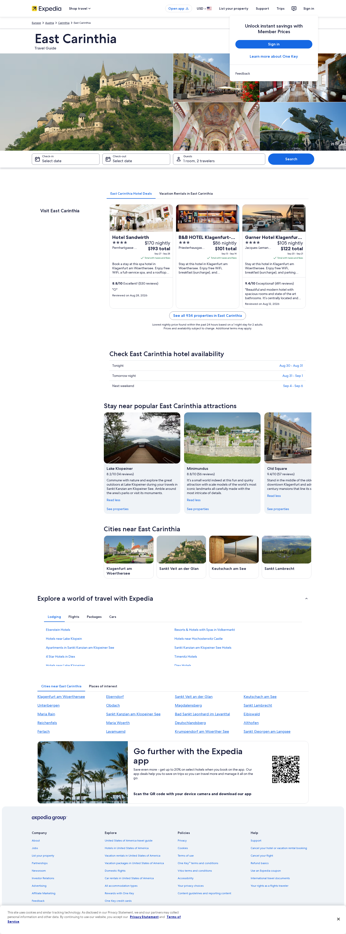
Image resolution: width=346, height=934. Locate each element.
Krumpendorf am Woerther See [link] (202, 731)
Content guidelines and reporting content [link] (204, 893)
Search (291, 159)
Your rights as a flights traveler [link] (269, 886)
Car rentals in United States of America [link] (129, 878)
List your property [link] (43, 856)
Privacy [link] (182, 840)
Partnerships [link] (40, 863)
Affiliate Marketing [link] (43, 893)
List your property (233, 8)
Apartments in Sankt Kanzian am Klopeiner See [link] (80, 647)
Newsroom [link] (39, 871)
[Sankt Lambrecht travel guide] (287, 557)
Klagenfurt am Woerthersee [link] (61, 696)
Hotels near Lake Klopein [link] (64, 638)
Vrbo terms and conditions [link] (195, 871)
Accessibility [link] (185, 878)
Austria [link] (49, 23)
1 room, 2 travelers (199, 160)
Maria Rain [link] (46, 714)
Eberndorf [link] (115, 696)
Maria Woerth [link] (118, 722)
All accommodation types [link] (121, 886)
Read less (113, 500)
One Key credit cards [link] (118, 901)
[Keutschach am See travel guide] (234, 557)
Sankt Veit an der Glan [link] (194, 696)
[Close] (338, 919)
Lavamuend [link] (115, 731)
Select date (51, 160)
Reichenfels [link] (47, 722)
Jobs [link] (35, 848)
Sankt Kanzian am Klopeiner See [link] (133, 714)
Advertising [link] (39, 886)
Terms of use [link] (186, 856)
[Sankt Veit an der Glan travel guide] (181, 557)
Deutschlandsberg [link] (190, 722)
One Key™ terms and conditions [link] (198, 863)
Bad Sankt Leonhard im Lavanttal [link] (202, 714)
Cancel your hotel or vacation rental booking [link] (279, 848)
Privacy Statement (144, 917)
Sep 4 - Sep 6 (293, 386)
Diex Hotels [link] (182, 665)
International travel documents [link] (270, 878)
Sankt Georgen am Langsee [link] (267, 731)
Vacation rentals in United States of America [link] (132, 856)
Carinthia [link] (63, 23)
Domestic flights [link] (115, 871)
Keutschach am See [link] (260, 696)
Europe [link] (36, 23)
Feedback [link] (38, 901)
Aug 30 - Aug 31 (291, 365)
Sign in (308, 8)
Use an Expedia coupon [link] (266, 871)
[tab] (131, 193)
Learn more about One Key (274, 56)
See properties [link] (118, 509)
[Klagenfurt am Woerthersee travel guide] (129, 557)
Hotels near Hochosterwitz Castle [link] (198, 638)
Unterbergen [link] (48, 705)
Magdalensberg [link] (188, 705)
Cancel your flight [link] (262, 856)
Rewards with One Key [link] (119, 893)
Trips (281, 8)
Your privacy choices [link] (191, 886)
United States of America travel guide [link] (129, 840)
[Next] (311, 463)
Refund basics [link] (260, 863)
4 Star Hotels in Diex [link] (60, 656)
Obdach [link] (113, 705)
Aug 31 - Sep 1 (292, 376)
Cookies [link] (183, 848)
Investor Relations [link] (43, 878)
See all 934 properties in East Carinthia (207, 315)
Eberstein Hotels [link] (58, 630)
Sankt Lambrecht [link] (258, 705)
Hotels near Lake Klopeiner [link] (65, 665)
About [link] (36, 840)
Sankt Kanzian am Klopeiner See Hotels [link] (202, 647)
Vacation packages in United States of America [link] (134, 863)
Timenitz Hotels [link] (185, 656)
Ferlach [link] (43, 731)
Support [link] (256, 840)
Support (262, 8)
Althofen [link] (251, 722)
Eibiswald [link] (252, 714)
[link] (274, 73)
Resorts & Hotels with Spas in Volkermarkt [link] (204, 630)
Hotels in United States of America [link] (127, 848)
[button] (173, 598)
